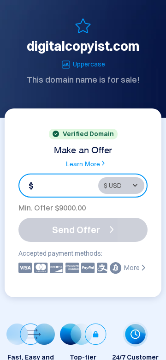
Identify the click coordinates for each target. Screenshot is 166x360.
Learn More (83, 163)
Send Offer (76, 229)
